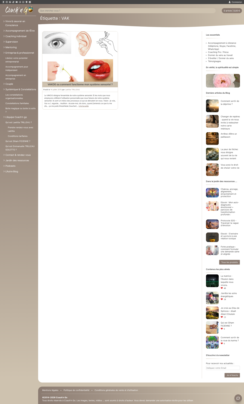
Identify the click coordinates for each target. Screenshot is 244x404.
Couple (9, 84)
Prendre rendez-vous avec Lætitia (20, 129)
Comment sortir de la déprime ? (230, 102)
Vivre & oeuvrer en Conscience (15, 23)
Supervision (11, 41)
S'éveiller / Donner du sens (221, 58)
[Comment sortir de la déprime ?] (212, 105)
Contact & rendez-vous (18, 155)
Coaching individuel (15, 36)
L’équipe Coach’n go (16, 117)
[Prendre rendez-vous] (29, 2)
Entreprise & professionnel (19, 52)
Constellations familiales (17, 103)
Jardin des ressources (17, 160)
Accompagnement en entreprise (15, 77)
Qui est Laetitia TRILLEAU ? (18, 122)
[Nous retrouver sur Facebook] (3, 2)
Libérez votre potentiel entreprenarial (16, 60)
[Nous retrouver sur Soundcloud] (20, 2)
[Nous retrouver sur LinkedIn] (10, 2)
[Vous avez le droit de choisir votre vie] (212, 169)
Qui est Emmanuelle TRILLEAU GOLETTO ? (20, 148)
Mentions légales (50, 390)
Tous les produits (229, 262)
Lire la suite (84, 106)
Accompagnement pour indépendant (16, 68)
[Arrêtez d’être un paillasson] (212, 138)
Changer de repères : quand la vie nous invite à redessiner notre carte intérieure (230, 122)
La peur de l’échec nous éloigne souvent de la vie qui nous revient (229, 154)
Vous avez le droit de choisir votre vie (230, 166)
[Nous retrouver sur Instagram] (6, 2)
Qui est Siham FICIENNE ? (17, 141)
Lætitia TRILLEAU (72, 90)
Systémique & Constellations (20, 89)
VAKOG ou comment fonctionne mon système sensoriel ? (80, 84)
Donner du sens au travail (220, 55)
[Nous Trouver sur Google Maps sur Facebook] (26, 2)
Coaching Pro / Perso (218, 52)
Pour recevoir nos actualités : (220, 363)
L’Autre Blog (11, 171)
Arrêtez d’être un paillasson (229, 135)
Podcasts (10, 166)
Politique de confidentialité (76, 390)
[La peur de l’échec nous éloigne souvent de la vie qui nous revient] (212, 154)
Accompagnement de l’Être (20, 30)
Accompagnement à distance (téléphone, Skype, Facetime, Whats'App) (222, 46)
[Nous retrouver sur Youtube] (16, 2)
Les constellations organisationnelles (14, 96)
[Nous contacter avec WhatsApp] (23, 2)
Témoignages (214, 61)
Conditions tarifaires (17, 136)
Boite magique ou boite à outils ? (20, 110)
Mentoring (11, 47)
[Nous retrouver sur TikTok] (13, 2)
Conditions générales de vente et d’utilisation (116, 390)
